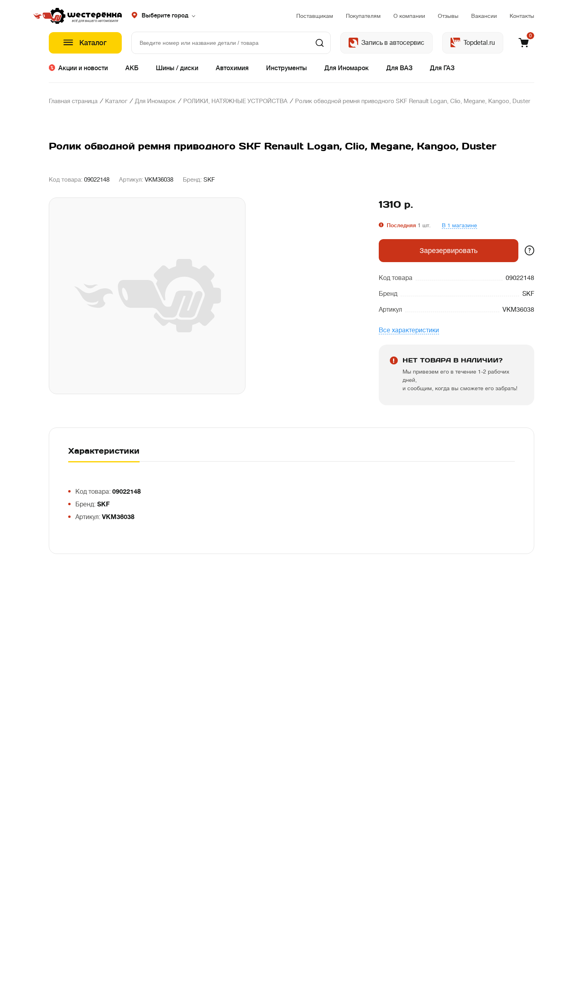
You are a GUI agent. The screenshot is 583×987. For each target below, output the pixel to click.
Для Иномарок (346, 68)
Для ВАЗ (399, 68)
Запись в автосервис (392, 42)
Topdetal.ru (479, 42)
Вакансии (484, 16)
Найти (319, 43)
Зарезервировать (449, 251)
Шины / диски (177, 68)
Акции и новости (83, 68)
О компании (409, 16)
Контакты (522, 16)
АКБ (131, 68)
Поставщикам (314, 16)
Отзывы (448, 16)
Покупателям (363, 16)
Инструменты (286, 68)
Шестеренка (85, 16)
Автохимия (232, 68)
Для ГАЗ (442, 68)
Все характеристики (409, 330)
